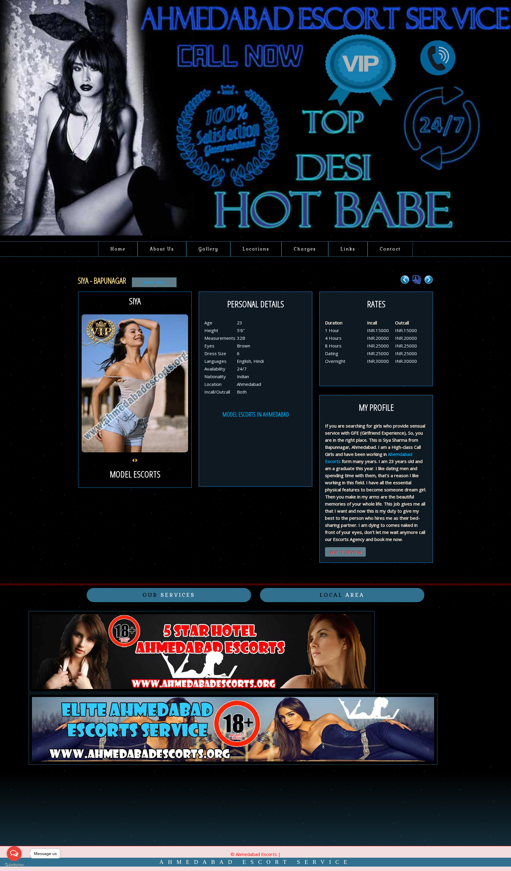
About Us (162, 249)
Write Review (345, 552)
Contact (390, 249)
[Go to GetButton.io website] (14, 865)
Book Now (154, 282)
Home (117, 249)
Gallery (208, 249)
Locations (255, 249)
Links (347, 249)
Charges (305, 249)
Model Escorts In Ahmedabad (255, 414)
